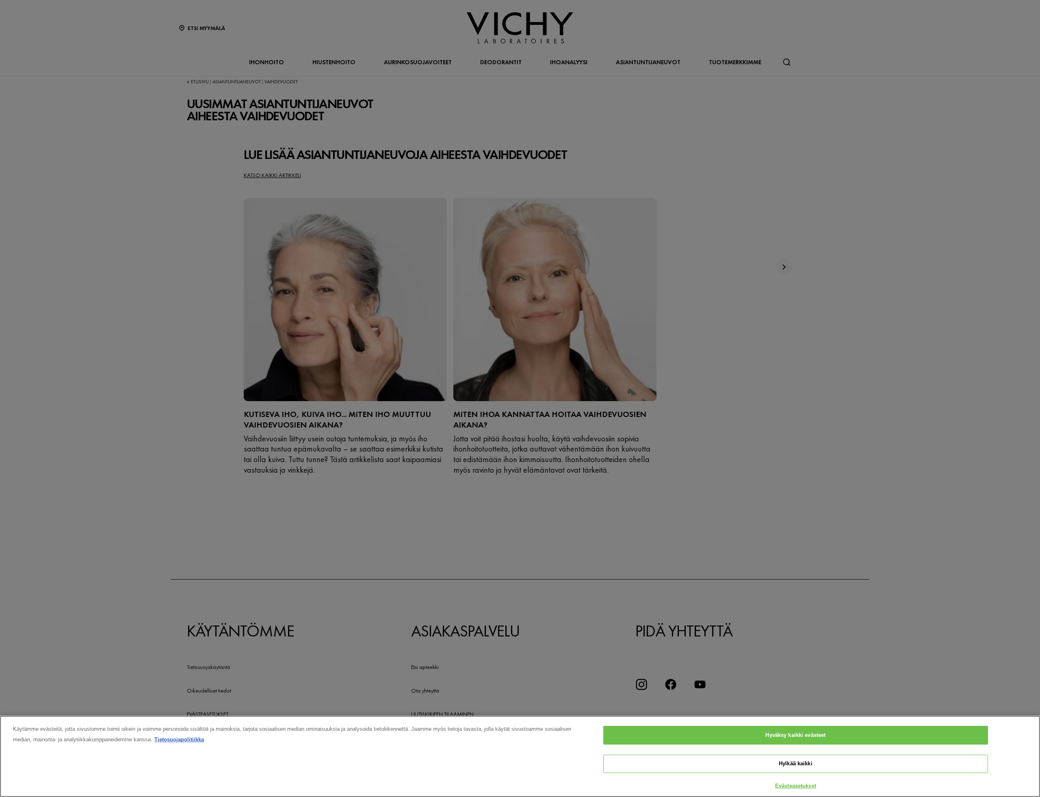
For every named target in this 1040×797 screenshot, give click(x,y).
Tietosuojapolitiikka (179, 739)
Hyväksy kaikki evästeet (795, 735)
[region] (520, 756)
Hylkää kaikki (795, 764)
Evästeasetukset (795, 786)
